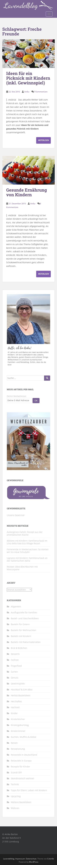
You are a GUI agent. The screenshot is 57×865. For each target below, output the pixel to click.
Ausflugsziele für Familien (24, 612)
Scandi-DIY (16, 772)
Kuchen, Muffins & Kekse (23, 736)
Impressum (20, 858)
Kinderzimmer (18, 731)
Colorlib (50, 858)
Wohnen (15, 808)
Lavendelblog (8, 858)
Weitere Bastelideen (21, 802)
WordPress (33, 862)
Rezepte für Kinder (20, 766)
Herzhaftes (16, 701)
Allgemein (16, 606)
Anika (26, 91)
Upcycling (16, 796)
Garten (14, 671)
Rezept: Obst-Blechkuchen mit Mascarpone (22, 568)
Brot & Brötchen (19, 648)
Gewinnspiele (18, 683)
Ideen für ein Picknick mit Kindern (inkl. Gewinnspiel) (28, 78)
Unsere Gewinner (16, 515)
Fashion (15, 659)
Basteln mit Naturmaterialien (26, 642)
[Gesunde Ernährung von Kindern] (28, 170)
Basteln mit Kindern (21, 636)
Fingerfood (16, 665)
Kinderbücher (18, 719)
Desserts (15, 653)
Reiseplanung (18, 748)
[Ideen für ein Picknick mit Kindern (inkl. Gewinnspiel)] (28, 53)
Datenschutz (31, 858)
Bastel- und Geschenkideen (25, 618)
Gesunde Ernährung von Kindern (26, 192)
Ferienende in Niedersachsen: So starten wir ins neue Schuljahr (27, 551)
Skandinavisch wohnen (22, 778)
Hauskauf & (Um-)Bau (22, 689)
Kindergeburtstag (20, 725)
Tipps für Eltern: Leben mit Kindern (29, 790)
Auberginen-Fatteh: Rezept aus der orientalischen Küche (25, 533)
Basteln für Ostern (20, 624)
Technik (15, 784)
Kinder (14, 713)
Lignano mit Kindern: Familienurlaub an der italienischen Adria (27, 559)
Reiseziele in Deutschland (24, 754)
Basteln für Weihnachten (23, 630)
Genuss (14, 677)
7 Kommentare (40, 91)
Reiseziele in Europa (21, 760)
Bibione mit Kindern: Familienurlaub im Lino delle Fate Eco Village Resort (27, 542)
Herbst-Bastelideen (20, 695)
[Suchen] (47, 378)
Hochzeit (15, 707)
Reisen (14, 742)
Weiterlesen (43, 140)
